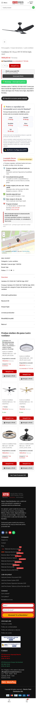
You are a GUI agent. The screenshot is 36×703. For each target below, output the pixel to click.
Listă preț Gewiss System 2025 (10, 580)
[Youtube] (10, 532)
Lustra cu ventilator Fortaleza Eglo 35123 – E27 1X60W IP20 (26, 401)
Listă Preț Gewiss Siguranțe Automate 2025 (13, 583)
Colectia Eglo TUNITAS (14, 264)
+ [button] (3, 233)
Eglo (7, 267)
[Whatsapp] (13, 532)
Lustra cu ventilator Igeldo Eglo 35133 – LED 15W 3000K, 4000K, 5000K (26, 445)
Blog (2, 546)
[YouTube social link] (11, 270)
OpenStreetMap (26, 251)
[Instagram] (6, 532)
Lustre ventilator (28, 48)
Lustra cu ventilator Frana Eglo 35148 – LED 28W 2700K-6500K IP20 (9, 445)
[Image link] (11, 638)
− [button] (3, 236)
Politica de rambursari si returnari (10, 630)
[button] (9, 371)
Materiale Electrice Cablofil (11, 557)
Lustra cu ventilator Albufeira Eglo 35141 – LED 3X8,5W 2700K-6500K (9, 353)
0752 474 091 (15, 209)
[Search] (28, 7)
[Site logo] (18, 2)
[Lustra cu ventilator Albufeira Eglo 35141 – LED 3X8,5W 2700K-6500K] (9, 345)
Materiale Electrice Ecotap (11, 563)
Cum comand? (5, 593)
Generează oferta (18, 76)
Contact (3, 543)
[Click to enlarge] (5, 42)
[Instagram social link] (9, 270)
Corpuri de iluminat (16, 48)
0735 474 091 (15, 207)
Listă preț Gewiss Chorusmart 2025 (11, 577)
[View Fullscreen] (3, 239)
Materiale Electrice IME (10, 566)
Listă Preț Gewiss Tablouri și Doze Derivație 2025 (15, 586)
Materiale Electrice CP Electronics (13, 560)
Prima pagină (5, 48)
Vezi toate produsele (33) (18, 475)
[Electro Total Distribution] (13, 495)
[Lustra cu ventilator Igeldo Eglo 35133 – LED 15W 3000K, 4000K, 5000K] (26, 435)
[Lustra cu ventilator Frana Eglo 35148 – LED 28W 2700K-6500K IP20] (9, 435)
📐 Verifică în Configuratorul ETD (16, 150)
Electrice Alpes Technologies (12, 555)
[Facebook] (2, 532)
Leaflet (3, 251)
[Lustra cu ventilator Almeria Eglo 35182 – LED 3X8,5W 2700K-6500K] (26, 347)
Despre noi (4, 540)
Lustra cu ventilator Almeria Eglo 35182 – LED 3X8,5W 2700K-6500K (26, 358)
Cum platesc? (5, 596)
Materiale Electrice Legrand (13, 548)
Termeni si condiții (6, 624)
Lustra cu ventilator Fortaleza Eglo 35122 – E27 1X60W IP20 (8, 401)
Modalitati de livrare (7, 599)
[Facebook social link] (7, 270)
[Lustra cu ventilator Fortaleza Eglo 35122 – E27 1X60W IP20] (9, 391)
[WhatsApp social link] (14, 270)
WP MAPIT (14, 251)
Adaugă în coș (15, 65)
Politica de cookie (6, 633)
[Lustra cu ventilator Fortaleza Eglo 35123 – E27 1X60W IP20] (26, 391)
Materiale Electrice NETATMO (12, 570)
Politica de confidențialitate (9, 627)
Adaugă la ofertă (9, 376)
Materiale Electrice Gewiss (13, 552)
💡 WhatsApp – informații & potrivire (14, 82)
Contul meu (31, 2)
